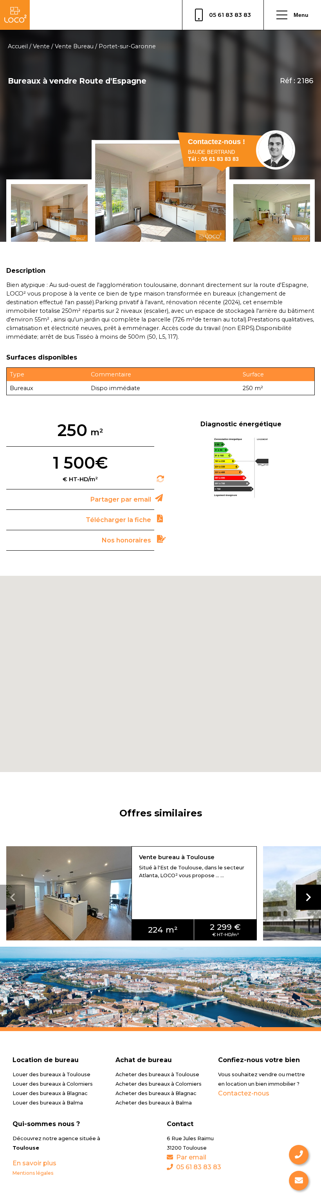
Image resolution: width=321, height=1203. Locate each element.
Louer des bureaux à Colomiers (53, 1084)
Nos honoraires (126, 540)
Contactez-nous (243, 1093)
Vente (41, 46)
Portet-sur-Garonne (127, 46)
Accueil (18, 46)
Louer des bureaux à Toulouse (51, 1074)
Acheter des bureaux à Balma (153, 1103)
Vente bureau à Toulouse (177, 857)
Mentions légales (33, 1173)
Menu (301, 15)
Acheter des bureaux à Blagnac (156, 1093)
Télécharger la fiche (118, 520)
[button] (308, 897)
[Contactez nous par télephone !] (298, 1155)
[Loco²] (15, 15)
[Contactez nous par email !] (298, 1180)
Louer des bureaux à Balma (48, 1103)
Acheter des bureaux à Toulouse (157, 1074)
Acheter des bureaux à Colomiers (158, 1084)
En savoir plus (34, 1163)
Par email (191, 1157)
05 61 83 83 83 (230, 14)
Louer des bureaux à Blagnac (50, 1093)
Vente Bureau (74, 46)
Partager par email (120, 499)
